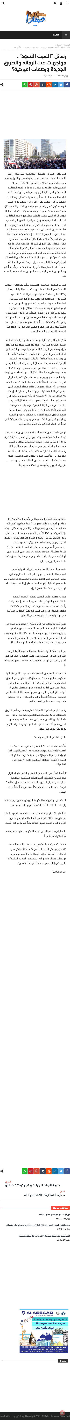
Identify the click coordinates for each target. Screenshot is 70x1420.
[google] (37, 84)
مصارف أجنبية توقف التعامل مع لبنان (44, 1193)
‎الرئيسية (67, 45)
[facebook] (67, 84)
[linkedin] (55, 84)
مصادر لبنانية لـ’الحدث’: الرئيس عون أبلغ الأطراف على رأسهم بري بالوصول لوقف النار (38, 1225)
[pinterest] (31, 84)
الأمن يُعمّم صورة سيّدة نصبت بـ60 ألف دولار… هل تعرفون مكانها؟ (44, 1236)
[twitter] (61, 84)
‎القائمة (56, 34)
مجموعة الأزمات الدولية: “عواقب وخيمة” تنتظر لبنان (33, 1183)
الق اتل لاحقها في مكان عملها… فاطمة (54, 1214)
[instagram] (55, 3)
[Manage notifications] (62, 1412)
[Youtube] (61, 3)
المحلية (59, 45)
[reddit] (49, 84)
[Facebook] (67, 3)
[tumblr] (43, 84)
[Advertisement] (35, 116)
